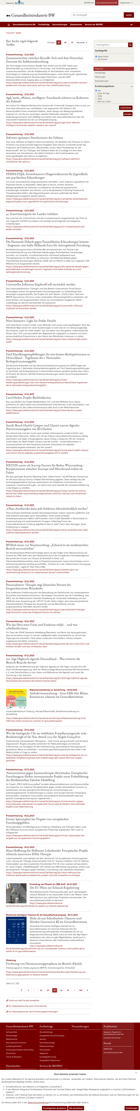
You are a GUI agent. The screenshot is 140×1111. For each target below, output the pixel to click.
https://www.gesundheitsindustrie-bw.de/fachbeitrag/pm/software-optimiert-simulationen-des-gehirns (43, 160)
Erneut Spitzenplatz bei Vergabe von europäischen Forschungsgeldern (37, 821)
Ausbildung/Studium (14, 1046)
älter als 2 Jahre (104, 101)
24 (61, 990)
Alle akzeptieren (76, 1108)
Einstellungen (131, 1108)
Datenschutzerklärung (38, 1102)
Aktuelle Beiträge (46, 1032)
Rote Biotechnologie (47, 1043)
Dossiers (43, 1039)
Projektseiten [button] (125, 2)
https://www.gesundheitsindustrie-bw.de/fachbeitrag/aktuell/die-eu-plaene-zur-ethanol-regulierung (37, 904)
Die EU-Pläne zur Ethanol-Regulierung (54, 888)
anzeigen (128, 114)
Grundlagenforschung (48, 1057)
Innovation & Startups (112, 1038)
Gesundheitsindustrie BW (106, 2)
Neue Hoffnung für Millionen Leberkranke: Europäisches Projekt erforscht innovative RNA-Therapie (47, 852)
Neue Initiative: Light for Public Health (31, 321)
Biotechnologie (11, 1035)
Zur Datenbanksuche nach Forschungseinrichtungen (33, 1011)
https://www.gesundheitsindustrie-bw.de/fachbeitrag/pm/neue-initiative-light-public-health (47, 340)
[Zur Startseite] (31, 15)
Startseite (10, 33)
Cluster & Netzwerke (14, 1057)
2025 (100, 99)
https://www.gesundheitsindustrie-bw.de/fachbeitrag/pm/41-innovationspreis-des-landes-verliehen (45, 228)
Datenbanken (76, 24)
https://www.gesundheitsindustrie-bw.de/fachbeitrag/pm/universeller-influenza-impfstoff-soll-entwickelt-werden (44, 307)
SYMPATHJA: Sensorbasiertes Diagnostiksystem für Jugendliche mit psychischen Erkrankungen (47, 176)
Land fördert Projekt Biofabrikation (28, 398)
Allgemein (99, 68)
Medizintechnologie (47, 1046)
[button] (130, 86)
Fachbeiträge (44, 24)
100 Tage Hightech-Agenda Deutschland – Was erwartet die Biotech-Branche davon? (43, 661)
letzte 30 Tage (104, 93)
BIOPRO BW (89, 2)
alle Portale (102, 59)
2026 (100, 96)
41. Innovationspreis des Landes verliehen (32, 214)
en (131, 24)
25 (59, 43)
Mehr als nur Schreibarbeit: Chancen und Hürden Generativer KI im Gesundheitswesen (58, 920)
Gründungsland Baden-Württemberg (19, 1050)
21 (41, 990)
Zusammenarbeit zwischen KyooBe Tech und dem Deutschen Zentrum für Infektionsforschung (44, 60)
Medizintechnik (11, 1039)
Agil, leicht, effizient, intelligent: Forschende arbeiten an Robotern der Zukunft (47, 99)
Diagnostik (44, 1053)
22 (48, 990)
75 (73, 43)
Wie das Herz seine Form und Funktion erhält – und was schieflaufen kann (41, 626)
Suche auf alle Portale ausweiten (24, 1000)
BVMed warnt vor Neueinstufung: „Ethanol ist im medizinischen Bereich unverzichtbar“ (47, 547)
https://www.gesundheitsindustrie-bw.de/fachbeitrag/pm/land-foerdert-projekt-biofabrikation (44, 411)
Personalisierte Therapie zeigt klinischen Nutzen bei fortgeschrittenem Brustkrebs (38, 586)
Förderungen (100, 77)
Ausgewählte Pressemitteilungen (52, 1035)
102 (80, 990)
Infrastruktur (11, 1053)
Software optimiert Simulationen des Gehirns (34, 138)
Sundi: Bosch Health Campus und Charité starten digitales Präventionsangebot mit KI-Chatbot (42, 427)
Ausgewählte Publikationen (50, 1060)
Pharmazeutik (45, 1050)
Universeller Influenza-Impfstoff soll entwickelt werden (40, 284)
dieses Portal (103, 56)
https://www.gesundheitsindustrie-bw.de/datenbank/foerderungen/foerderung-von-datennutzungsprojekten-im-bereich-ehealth (46, 973)
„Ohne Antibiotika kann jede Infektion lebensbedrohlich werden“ (47, 509)
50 (66, 43)
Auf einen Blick (11, 1032)
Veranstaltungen (59, 24)
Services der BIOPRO (94, 24)
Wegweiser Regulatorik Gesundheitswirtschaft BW (114, 1033)
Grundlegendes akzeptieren (54, 1108)
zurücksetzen (125, 108)
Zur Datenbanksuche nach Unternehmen (28, 1006)
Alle (99, 90)
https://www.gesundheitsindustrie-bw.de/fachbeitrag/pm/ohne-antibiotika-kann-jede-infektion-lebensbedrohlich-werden (47, 531)
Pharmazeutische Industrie (16, 1043)
